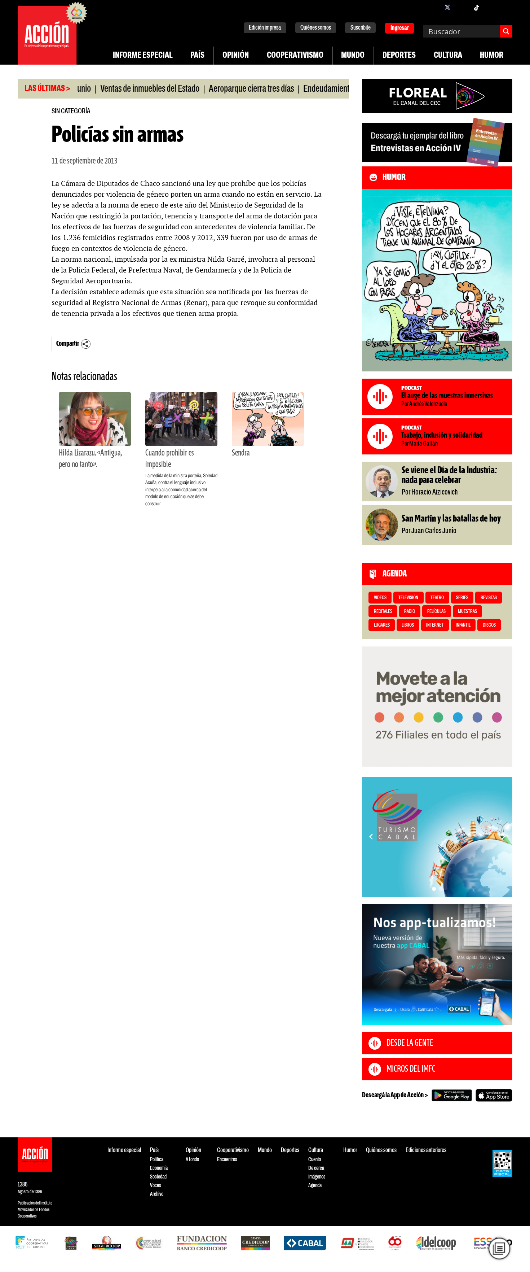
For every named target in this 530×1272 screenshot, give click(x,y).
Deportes (399, 56)
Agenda (315, 1185)
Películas (436, 611)
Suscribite (360, 28)
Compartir (67, 344)
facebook (433, 7)
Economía (159, 1168)
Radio (409, 611)
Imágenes (316, 1177)
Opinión (235, 56)
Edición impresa (265, 28)
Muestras (467, 611)
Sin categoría (71, 111)
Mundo (353, 56)
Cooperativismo (295, 56)
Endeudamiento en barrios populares (332, 89)
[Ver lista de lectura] (499, 1248)
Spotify (505, 7)
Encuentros (227, 1159)
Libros (408, 625)
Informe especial (143, 56)
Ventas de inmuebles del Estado (121, 89)
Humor (491, 56)
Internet (434, 625)
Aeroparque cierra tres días (222, 89)
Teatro (437, 598)
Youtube (490, 7)
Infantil (463, 625)
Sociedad (158, 1177)
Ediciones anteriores (426, 1150)
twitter (447, 7)
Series (462, 598)
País (197, 56)
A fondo (192, 1159)
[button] (434, 889)
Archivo (156, 1194)
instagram (461, 7)
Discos (489, 625)
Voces (155, 1185)
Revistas (489, 598)
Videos (380, 598)
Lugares (382, 625)
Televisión (408, 598)
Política (156, 1159)
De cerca (316, 1168)
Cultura (448, 56)
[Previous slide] (371, 836)
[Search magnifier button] (506, 31)
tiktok (476, 7)
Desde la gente (410, 1043)
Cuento (314, 1159)
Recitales (383, 611)
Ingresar (399, 28)
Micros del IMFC (411, 1069)
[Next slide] (503, 836)
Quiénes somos (315, 28)
